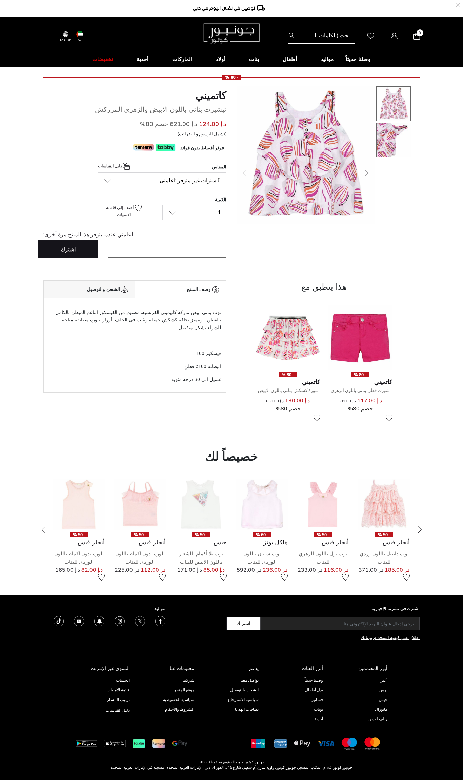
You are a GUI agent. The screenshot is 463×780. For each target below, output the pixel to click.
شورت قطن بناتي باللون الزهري (360, 390)
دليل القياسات (110, 166)
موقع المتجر (184, 690)
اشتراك (243, 623)
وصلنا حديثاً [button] (358, 59)
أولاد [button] (220, 59)
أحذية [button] (142, 59)
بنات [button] (254, 59)
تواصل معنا (249, 680)
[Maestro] (349, 742)
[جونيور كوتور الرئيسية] (231, 33)
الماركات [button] (182, 59)
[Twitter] (140, 620)
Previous (43, 530)
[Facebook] (160, 620)
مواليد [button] (327, 59)
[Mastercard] (372, 742)
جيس (383, 699)
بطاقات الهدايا (247, 709)
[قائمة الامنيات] (389, 418)
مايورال (381, 709)
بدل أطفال (314, 690)
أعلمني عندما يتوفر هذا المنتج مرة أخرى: (88, 234)
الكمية (220, 199)
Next (420, 530)
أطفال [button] (290, 59)
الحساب (123, 680)
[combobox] (321, 35)
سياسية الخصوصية (178, 699)
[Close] (458, 4)
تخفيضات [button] (102, 59)
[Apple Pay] (302, 742)
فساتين (316, 699)
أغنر (384, 680)
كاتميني (211, 95)
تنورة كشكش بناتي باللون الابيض (288, 390)
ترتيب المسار (118, 699)
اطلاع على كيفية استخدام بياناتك (390, 637)
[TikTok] (59, 620)
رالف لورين (377, 719)
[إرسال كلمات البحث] (291, 35)
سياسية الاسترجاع (243, 699)
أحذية (319, 719)
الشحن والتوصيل (244, 690)
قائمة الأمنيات (118, 690)
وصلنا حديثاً (313, 680)
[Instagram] (120, 620)
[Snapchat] (99, 620)
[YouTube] (79, 620)
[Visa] (326, 743)
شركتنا (188, 680)
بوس (383, 690)
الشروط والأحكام (179, 709)
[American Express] (280, 742)
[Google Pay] (179, 742)
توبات (318, 709)
